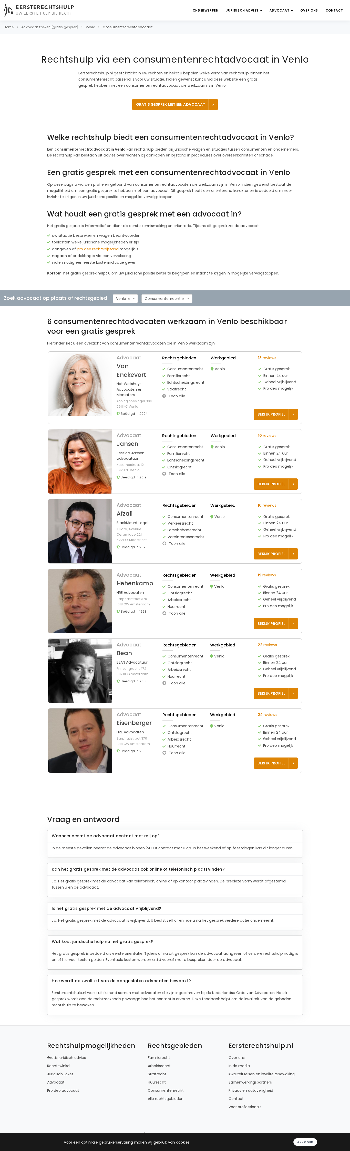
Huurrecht (157, 1082)
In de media (239, 1065)
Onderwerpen (206, 10)
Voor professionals (245, 1106)
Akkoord (305, 1142)
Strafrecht (157, 1074)
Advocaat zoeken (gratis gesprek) (49, 27)
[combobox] (125, 298)
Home (9, 27)
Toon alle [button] (176, 396)
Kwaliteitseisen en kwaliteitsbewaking (262, 1074)
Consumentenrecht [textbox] (163, 298)
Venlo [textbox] (121, 298)
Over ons (309, 10)
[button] (175, 388)
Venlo (90, 27)
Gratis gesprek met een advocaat (170, 104)
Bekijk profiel (271, 414)
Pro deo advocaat (63, 1090)
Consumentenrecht (166, 1090)
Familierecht (159, 1057)
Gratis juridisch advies (66, 1057)
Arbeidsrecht (159, 1065)
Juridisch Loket (60, 1074)
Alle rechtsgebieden (165, 1098)
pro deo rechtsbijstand (98, 249)
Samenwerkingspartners (250, 1082)
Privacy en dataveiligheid (251, 1090)
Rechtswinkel (58, 1065)
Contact (334, 10)
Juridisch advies (242, 10)
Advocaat (280, 10)
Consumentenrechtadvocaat (127, 27)
